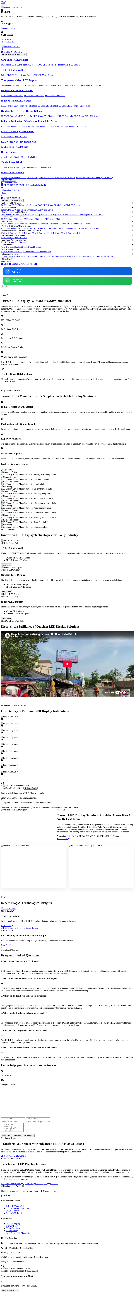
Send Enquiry (9, 1156)
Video (14, 183)
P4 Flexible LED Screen (55, 95)
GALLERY (8, 180)
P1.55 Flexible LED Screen (12, 106)
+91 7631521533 (8, 42)
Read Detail (6, 925)
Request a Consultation (11, 1183)
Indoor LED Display (15, 1213)
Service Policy (12, 1230)
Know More (6, 565)
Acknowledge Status (10, 1291)
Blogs (6, 264)
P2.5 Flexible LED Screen (12, 95)
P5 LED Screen (50, 116)
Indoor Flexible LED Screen (18, 1208)
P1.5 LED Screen (8, 126)
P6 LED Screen (64, 116)
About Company (13, 1223)
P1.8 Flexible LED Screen (36, 106)
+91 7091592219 (8, 39)
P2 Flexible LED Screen (57, 106)
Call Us (29, 1183)
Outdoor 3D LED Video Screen (40, 75)
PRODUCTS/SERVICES (14, 54)
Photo (6, 183)
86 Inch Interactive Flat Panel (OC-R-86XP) (94, 177)
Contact (14, 264)
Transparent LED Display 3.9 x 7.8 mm (17, 85)
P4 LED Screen (36, 116)
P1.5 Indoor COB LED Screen (67, 65)
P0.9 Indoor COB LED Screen (14, 65)
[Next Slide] (6, 286)
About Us (15, 198)
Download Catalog (36, 185)
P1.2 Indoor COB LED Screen (40, 65)
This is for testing (10, 915)
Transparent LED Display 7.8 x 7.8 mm (51, 85)
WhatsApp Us (41, 1183)
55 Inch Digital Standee (31, 157)
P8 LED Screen (77, 116)
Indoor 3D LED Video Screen (13, 75)
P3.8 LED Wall (7, 137)
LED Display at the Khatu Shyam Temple (23, 935)
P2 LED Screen (38, 126)
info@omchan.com (9, 28)
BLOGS (7, 185)
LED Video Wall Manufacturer (19, 1233)
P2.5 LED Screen (8, 116)
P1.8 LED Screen (23, 126)
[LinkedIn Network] (4, 1195)
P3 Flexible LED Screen (34, 95)
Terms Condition (13, 1228)
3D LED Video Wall (15, 1206)
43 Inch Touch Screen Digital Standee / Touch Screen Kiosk (26, 167)
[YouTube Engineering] (9, 1195)
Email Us (54, 1183)
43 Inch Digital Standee (11, 157)
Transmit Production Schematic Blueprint (17, 1136)
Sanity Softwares (31, 1261)
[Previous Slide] (2, 286)
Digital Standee (12, 1211)
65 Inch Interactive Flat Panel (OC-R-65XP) (19, 177)
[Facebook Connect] (1, 1195)
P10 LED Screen (92, 116)
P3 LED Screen (23, 116)
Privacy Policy (12, 1226)
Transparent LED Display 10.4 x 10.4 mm (85, 85)
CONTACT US (20, 185)
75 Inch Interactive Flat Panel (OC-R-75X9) (56, 177)
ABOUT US (18, 52)
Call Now (7, 470)
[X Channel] (6, 1195)
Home (6, 198)
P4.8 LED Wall (21, 137)
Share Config (31, 788)
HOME (6, 52)
